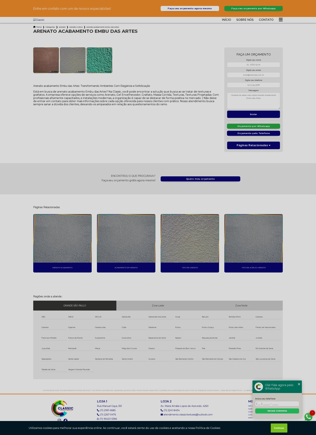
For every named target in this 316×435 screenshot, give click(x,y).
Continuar (279, 428)
